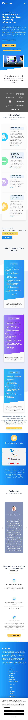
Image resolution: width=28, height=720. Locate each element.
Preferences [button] (7, 707)
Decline (14, 713)
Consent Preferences (13, 681)
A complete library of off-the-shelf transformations (16, 155)
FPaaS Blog (12, 691)
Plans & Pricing (12, 679)
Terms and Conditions (13, 671)
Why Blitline (11, 677)
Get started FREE (14, 635)
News (11, 689)
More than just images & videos (16, 128)
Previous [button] (2, 528)
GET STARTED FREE (9, 45)
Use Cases (11, 675)
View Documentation (15, 167)
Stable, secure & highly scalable (16, 176)
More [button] (13, 294)
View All (17, 145)
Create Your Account (10, 233)
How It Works (12, 673)
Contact (11, 693)
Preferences (14, 716)
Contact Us (7, 237)
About (11, 687)
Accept (14, 710)
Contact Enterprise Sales (11, 49)
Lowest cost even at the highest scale (16, 197)
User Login (11, 669)
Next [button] (25, 528)
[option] (14, 29)
